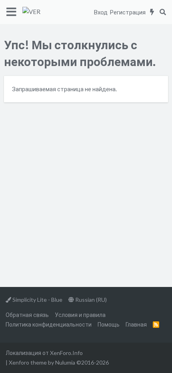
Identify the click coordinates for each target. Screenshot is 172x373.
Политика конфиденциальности (49, 324)
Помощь (109, 324)
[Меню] (11, 12)
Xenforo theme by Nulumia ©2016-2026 (59, 362)
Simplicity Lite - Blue (36, 299)
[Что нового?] (152, 12)
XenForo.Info (66, 352)
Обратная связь (27, 314)
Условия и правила (80, 314)
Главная (136, 324)
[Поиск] (162, 12)
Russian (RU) (90, 299)
